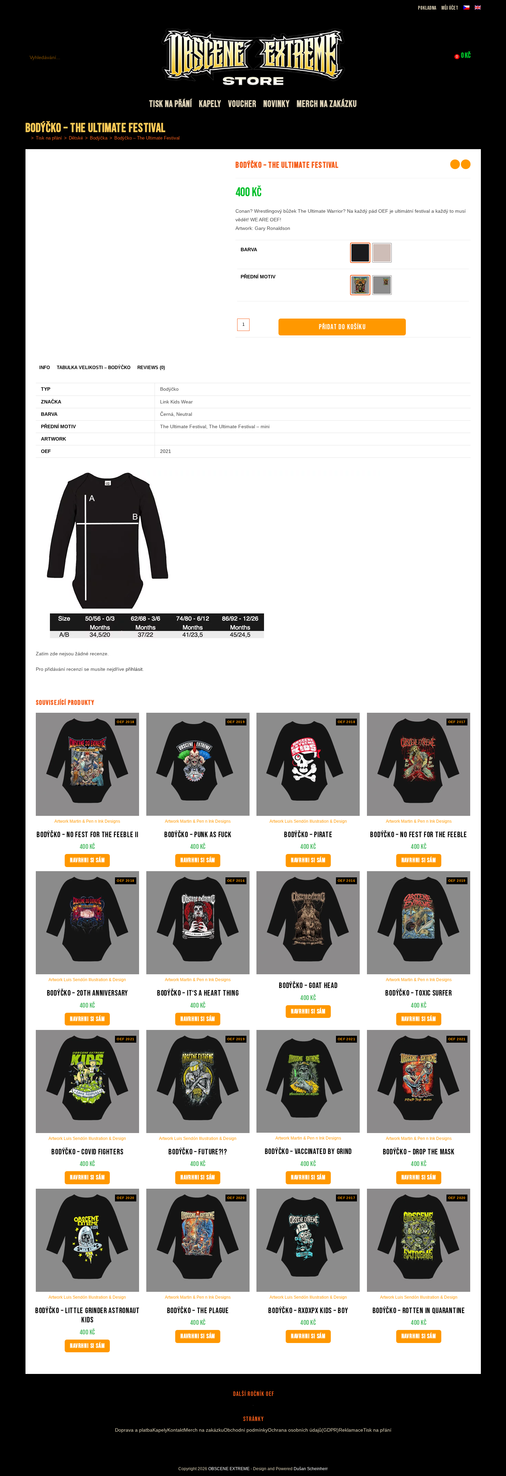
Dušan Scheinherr (311, 1468)
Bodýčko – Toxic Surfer (418, 993)
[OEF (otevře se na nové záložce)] (29, 8)
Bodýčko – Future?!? (197, 1152)
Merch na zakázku (204, 1430)
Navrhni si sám (87, 860)
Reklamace (351, 1430)
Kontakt (175, 1430)
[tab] (44, 368)
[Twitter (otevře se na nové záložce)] (62, 8)
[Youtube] (255, 1446)
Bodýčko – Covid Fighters (87, 1152)
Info (44, 367)
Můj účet (449, 8)
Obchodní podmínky (246, 1430)
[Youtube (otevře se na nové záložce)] (53, 8)
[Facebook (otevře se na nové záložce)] (37, 8)
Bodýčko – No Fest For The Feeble (418, 835)
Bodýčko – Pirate (308, 835)
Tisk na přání (377, 1430)
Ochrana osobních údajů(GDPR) (303, 1430)
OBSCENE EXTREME (229, 1468)
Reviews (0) (151, 367)
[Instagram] (247, 1446)
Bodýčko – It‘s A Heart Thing (198, 993)
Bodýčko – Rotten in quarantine (418, 1311)
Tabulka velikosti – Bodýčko (93, 367)
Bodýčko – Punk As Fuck (197, 835)
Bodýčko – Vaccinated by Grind (308, 1151)
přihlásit (134, 669)
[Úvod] (27, 138)
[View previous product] (455, 164)
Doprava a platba (133, 1430)
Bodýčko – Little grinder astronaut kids (87, 1315)
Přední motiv (258, 276)
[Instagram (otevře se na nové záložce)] (45, 8)
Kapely (159, 1430)
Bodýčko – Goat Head (308, 985)
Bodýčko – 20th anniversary (87, 993)
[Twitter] (265, 1446)
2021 (165, 451)
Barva (249, 249)
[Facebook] (238, 1446)
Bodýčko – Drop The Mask (419, 1152)
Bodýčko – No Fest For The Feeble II (87, 835)
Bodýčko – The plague (198, 1311)
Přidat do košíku (342, 327)
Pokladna (427, 8)
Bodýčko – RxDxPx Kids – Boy (308, 1311)
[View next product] (466, 164)
